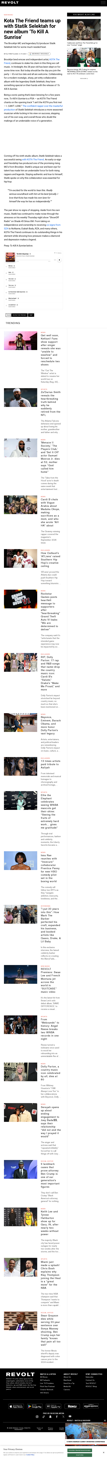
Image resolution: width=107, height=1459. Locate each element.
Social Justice (47, 1161)
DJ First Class (12, 54)
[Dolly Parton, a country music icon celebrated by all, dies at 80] (20, 1072)
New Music (8, 15)
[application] (86, 1434)
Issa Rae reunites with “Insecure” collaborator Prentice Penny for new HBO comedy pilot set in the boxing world (50, 868)
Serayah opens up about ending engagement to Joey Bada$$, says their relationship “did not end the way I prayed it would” (51, 1122)
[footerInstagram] (37, 1418)
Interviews (45, 906)
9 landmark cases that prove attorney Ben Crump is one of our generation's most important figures (50, 1175)
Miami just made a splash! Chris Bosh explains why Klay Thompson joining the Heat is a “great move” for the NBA (51, 1274)
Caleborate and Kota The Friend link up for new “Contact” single (82, 44)
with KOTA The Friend (33, 159)
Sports (44, 389)
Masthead (67, 1380)
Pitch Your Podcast (47, 1386)
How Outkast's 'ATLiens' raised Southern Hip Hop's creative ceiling (50, 559)
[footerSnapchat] (50, 1418)
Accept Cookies (79, 1455)
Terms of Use (40, 1428)
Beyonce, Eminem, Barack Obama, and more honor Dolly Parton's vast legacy (51, 725)
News (43, 332)
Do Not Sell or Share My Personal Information (80, 1450)
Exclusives (45, 550)
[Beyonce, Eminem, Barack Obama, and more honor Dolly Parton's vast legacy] (20, 722)
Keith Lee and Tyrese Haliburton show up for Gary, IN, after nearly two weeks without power (50, 1223)
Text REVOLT (91, 1383)
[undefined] (84, 29)
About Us (67, 1377)
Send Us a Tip (69, 1383)
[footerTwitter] (63, 1418)
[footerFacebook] (56, 1418)
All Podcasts (45, 1380)
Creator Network (46, 1389)
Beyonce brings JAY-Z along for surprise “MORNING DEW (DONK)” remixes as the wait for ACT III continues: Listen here (82, 71)
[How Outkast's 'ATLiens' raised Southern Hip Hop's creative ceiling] (20, 558)
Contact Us (90, 1380)
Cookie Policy (61, 1428)
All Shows (44, 1377)
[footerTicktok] (43, 1418)
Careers (67, 1389)
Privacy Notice (50, 1428)
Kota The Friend (19, 315)
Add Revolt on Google (40, 53)
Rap (31, 315)
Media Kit (67, 1386)
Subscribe (89, 1377)
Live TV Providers (47, 1383)
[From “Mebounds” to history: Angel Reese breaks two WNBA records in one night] (20, 1024)
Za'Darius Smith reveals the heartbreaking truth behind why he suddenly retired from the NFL (51, 403)
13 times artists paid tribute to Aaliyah (50, 764)
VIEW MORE (83, 78)
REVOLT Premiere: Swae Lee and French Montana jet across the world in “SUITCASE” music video (51, 980)
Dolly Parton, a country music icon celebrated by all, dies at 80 (50, 1073)
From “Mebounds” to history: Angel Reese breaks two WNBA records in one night (50, 1029)
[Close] (103, 1452)
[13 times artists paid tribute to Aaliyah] (20, 766)
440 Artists (44, 1393)
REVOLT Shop (91, 1386)
